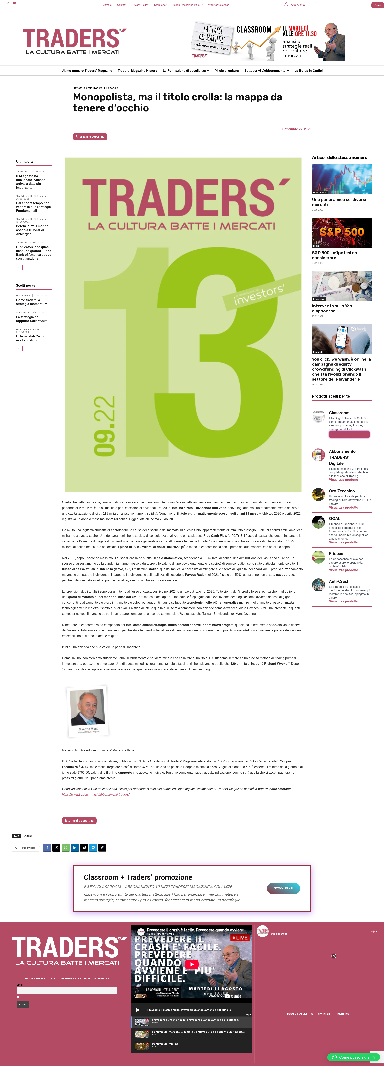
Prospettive (319, 299)
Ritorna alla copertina (90, 136)
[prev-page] (18, 267)
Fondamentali (23, 295)
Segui (373, 931)
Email (20, 984)
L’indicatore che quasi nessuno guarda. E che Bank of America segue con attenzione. (33, 252)
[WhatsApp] (66, 848)
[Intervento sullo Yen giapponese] (342, 286)
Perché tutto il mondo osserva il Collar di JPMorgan (32, 229)
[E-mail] (84, 848)
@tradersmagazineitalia (288, 929)
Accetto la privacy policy (36, 997)
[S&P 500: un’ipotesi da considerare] (342, 233)
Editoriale (112, 88)
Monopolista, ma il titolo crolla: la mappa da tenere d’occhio (120, 810)
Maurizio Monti (24, 196)
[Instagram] (8, 3)
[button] (353, 1057)
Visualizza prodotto (349, 434)
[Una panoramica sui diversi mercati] (342, 179)
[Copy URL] (102, 848)
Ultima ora (21, 171)
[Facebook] (2, 3)
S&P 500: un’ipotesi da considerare (334, 255)
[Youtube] (14, 3)
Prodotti (317, 352)
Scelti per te (22, 312)
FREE (19, 329)
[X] (56, 848)
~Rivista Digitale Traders (87, 88)
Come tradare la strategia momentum (31, 302)
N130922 (28, 835)
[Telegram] (93, 848)
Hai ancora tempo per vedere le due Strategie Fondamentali (33, 206)
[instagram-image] (272, 955)
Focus (316, 245)
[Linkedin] (75, 848)
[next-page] (24, 267)
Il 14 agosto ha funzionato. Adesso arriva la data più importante (30, 181)
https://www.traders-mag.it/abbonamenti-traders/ (95, 794)
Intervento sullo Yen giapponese (332, 308)
